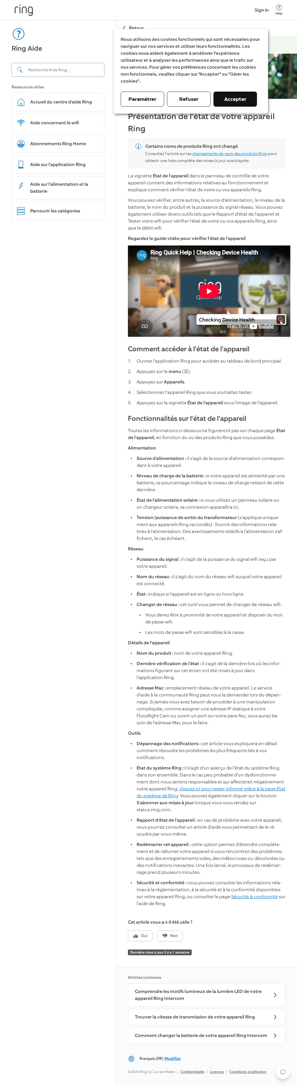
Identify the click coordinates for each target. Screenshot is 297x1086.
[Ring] (24, 10)
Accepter (235, 99)
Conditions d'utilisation (247, 1071)
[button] (283, 1072)
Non (174, 935)
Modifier (172, 1058)
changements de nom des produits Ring (229, 154)
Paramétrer (142, 99)
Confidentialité (192, 1071)
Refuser (188, 99)
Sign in (262, 10)
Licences (217, 1071)
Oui (144, 935)
